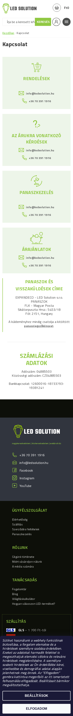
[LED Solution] (19, 8)
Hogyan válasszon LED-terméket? (33, 603)
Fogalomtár (19, 589)
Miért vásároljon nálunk (27, 561)
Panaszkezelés (22, 534)
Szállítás (17, 524)
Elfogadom (36, 708)
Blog (15, 594)
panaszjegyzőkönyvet (38, 326)
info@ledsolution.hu (40, 93)
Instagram (26, 478)
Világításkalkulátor (23, 599)
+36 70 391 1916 (40, 101)
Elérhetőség (20, 519)
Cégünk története (23, 557)
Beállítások (36, 695)
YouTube (25, 485)
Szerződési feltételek (26, 529)
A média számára (23, 566)
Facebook (26, 470)
